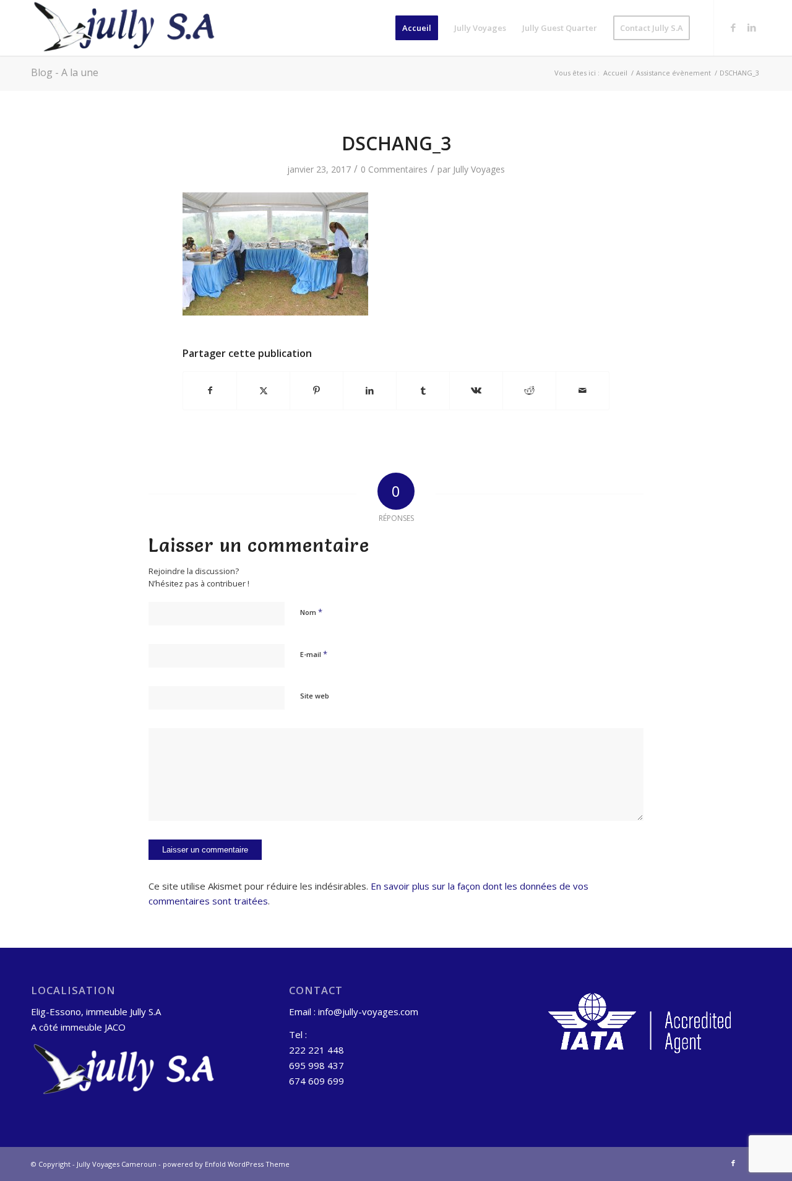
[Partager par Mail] (582, 390)
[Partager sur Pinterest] (316, 390)
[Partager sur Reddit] (529, 390)
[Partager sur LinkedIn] (369, 390)
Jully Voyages (479, 169)
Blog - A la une (64, 72)
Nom (311, 611)
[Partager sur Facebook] (209, 390)
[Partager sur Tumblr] (423, 390)
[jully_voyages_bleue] (124, 28)
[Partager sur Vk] (476, 390)
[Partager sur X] (263, 390)
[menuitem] (416, 28)
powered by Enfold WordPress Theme (226, 1164)
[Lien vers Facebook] (733, 27)
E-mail (313, 653)
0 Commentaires (394, 169)
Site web (314, 695)
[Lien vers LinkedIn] (751, 27)
